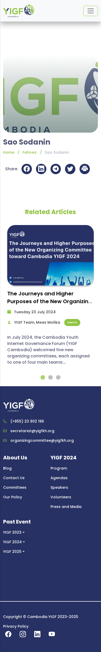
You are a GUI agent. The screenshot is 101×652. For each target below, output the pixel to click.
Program (59, 468)
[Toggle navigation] (90, 11)
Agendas (59, 477)
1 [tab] (42, 377)
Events (72, 322)
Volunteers (61, 497)
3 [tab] (58, 377)
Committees (14, 487)
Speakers (59, 487)
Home (8, 152)
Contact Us (14, 477)
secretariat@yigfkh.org (32, 430)
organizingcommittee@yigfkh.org (42, 440)
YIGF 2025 (12, 551)
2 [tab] (50, 377)
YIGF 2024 (12, 542)
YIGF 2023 (12, 532)
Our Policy (12, 497)
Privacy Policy (15, 626)
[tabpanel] (50, 297)
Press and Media (66, 506)
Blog (7, 468)
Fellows (30, 152)
